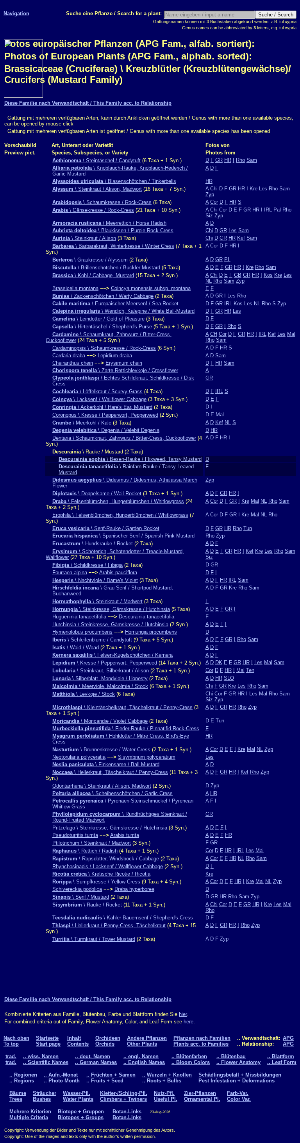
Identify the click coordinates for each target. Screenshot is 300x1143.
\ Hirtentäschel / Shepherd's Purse (102, 327)
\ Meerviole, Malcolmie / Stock (100, 686)
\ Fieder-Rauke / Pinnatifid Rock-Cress (125, 728)
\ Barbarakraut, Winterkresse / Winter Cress (113, 246)
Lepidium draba (115, 355)
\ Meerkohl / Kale (81, 423)
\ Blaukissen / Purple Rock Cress (112, 230)
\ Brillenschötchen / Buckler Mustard (106, 268)
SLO (229, 678)
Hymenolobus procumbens (82, 632)
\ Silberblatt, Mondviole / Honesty (100, 678)
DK (218, 662)
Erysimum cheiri (123, 363)
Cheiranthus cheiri (72, 363)
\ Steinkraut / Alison (84, 238)
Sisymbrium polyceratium (146, 757)
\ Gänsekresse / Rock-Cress (93, 210)
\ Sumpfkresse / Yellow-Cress (96, 882)
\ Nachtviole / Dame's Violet (95, 580)
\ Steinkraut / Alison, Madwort (97, 189)
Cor (214, 202)
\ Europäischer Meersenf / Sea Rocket (115, 303)
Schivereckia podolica (77, 889)
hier (183, 1014)
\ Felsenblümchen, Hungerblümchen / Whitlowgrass (118, 501)
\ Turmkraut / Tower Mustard (93, 939)
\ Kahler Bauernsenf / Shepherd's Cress (122, 918)
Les (263, 189)
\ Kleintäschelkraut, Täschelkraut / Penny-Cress (122, 707)
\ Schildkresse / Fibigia (87, 565)
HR (227, 160)
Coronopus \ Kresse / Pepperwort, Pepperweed (105, 415)
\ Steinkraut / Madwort (97, 601)
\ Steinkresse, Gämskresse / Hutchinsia (111, 609)
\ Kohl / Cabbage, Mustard (93, 275)
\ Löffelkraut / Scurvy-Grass (97, 391)
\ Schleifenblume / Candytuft (92, 640)
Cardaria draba (68, 355)
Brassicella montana (75, 288)
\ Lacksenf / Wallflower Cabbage (99, 399)
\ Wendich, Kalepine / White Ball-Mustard (123, 311)
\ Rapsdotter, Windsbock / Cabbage (105, 859)
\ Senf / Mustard (80, 897)
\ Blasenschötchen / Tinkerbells (114, 181)
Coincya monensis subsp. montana (151, 288)
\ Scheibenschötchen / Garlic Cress (112, 793)
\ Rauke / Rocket (87, 905)
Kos (268, 275)
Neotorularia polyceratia (78, 757)
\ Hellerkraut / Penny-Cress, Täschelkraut (109, 925)
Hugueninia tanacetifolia (79, 617)
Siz (209, 216)
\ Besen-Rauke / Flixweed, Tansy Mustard (130, 459)
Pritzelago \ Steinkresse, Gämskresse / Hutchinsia (109, 828)
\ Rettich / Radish (85, 851)
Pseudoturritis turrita (75, 835)
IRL (268, 210)
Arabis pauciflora (118, 572)
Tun (247, 528)
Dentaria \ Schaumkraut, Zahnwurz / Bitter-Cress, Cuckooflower (124, 438)
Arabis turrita (124, 835)
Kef (241, 238)
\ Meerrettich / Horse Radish (109, 223)
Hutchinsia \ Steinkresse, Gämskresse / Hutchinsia (110, 624)
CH (213, 334)
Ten (250, 670)
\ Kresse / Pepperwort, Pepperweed (104, 663)
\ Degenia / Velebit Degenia (105, 430)
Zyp (209, 194)
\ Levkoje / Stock (83, 694)
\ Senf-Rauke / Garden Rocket (105, 528)
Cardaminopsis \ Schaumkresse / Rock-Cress (104, 348)
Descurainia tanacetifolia (146, 617)
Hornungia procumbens (151, 632)
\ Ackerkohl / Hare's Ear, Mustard (102, 407)
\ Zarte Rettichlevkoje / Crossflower (115, 370)
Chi (214, 189)
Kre (253, 189)
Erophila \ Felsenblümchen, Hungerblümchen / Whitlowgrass (120, 515)
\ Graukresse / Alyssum (90, 260)
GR (219, 160)
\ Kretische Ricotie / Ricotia (101, 874)
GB (237, 275)
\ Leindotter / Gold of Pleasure (98, 319)
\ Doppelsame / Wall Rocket (96, 493)
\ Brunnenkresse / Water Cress (101, 749)
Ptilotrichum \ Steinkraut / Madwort (91, 843)
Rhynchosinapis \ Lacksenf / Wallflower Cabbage (107, 866)
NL (208, 281)
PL (227, 259)
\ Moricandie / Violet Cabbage (100, 721)
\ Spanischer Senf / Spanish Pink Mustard (123, 536)
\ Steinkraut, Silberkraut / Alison (100, 671)
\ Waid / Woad (75, 647)
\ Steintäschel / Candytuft (96, 160)
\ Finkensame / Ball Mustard (105, 764)
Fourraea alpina (69, 572)
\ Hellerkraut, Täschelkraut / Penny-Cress (110, 772)
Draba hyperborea (134, 889)
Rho (240, 160)
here (188, 1022)
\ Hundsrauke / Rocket (92, 543)
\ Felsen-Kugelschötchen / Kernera (112, 655)
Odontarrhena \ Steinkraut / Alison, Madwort (101, 786)
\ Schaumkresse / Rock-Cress (102, 202)
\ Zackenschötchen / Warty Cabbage (103, 296)
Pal (277, 210)
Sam (251, 160)
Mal (291, 334)
